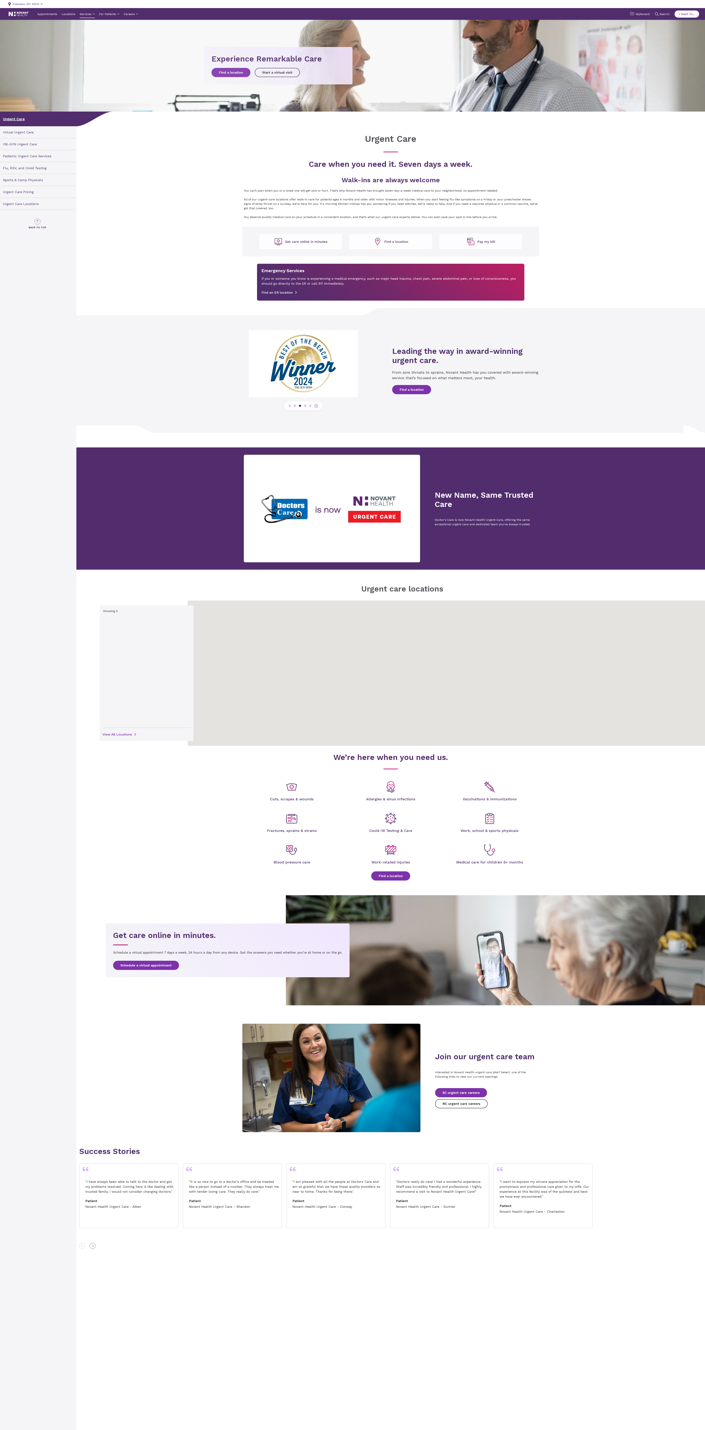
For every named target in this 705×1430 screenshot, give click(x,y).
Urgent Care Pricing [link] (18, 192)
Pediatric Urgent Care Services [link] (27, 156)
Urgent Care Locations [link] (21, 204)
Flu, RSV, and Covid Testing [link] (25, 168)
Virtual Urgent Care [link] (18, 132)
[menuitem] (37, 132)
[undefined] (300, 241)
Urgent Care (14, 119)
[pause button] (316, 406)
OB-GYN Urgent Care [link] (20, 144)
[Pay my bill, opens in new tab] (480, 241)
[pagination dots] (290, 406)
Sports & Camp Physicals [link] (23, 180)
